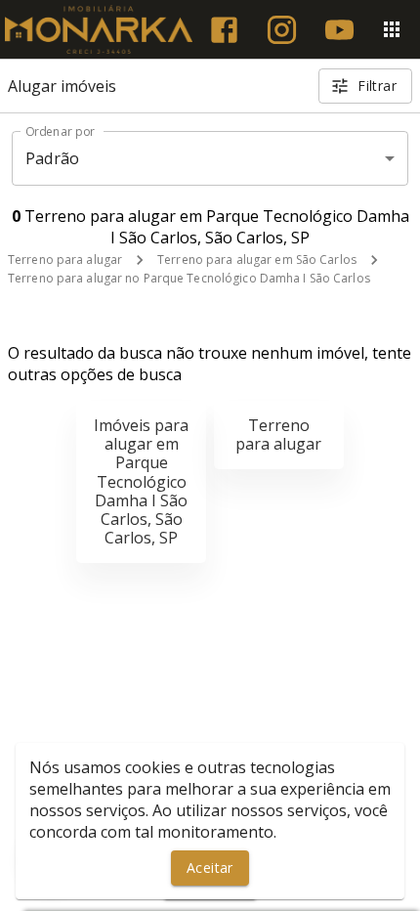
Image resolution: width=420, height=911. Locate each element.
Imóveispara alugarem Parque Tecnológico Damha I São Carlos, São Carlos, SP (141, 481)
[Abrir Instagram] (282, 30)
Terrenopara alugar (278, 434)
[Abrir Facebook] (224, 30)
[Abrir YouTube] (339, 30)
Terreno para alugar (65, 259)
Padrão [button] (52, 158)
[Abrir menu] (391, 29)
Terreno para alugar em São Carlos (257, 259)
